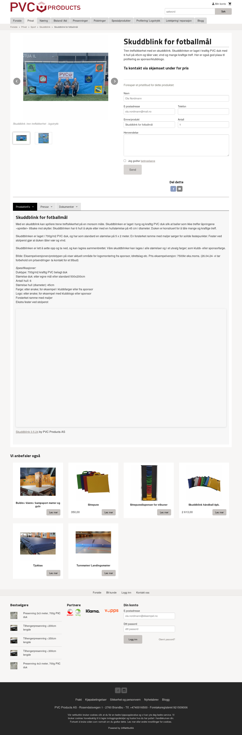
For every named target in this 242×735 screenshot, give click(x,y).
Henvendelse (131, 132)
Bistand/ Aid (60, 20)
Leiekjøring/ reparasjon (179, 20)
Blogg (201, 20)
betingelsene (148, 161)
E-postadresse (132, 106)
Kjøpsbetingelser (95, 699)
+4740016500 (139, 707)
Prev (20, 80)
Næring (44, 20)
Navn (127, 93)
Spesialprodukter (121, 20)
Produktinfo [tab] (23, 207)
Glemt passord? (167, 639)
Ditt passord (130, 624)
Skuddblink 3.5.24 (27, 432)
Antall (181, 119)
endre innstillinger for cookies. (156, 721)
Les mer (131, 721)
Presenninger (80, 20)
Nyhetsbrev (151, 699)
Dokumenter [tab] (66, 207)
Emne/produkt (131, 119)
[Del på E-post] (179, 189)
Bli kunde (111, 592)
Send (132, 170)
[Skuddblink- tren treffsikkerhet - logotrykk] (65, 77)
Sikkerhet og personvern (125, 699)
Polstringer (100, 20)
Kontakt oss (142, 592)
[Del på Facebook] (173, 189)
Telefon (182, 106)
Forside (17, 20)
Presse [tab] (44, 207)
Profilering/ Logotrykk (148, 20)
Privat (30, 20)
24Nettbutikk (127, 728)
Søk (223, 11)
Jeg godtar (141, 161)
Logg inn (126, 592)
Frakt (78, 699)
